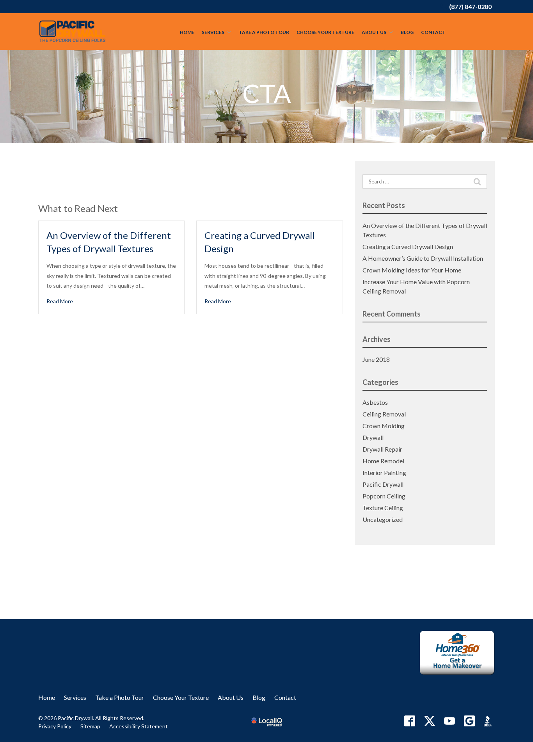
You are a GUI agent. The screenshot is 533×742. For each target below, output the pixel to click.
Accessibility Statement (138, 726)
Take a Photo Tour (264, 32)
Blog (407, 32)
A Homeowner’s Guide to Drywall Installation (422, 258)
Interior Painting (384, 472)
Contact (433, 32)
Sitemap (90, 726)
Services (213, 32)
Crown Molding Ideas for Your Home (411, 270)
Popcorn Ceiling (383, 496)
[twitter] (429, 720)
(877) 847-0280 (470, 6)
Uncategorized (382, 519)
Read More (59, 301)
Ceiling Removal (384, 414)
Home (187, 32)
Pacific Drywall (382, 484)
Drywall (373, 437)
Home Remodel (383, 460)
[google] (469, 720)
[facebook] (409, 720)
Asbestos (375, 402)
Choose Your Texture (325, 32)
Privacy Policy (54, 726)
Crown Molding (383, 425)
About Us (374, 32)
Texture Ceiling (382, 507)
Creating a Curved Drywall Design (407, 246)
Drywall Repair (382, 449)
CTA (266, 93)
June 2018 (376, 359)
